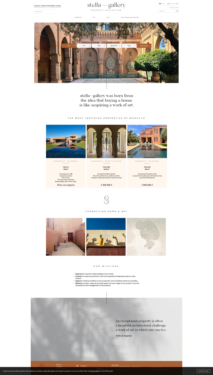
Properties (77, 17)
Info (108, 17)
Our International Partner (130, 17)
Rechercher (144, 46)
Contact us (38, 11)
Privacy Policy (94, 371)
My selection (174, 7)
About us (58, 364)
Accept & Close (203, 371)
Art (94, 17)
